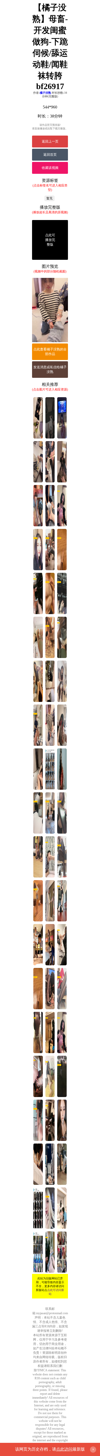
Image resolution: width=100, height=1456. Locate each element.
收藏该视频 (50, 168)
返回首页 (50, 154)
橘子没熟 (45, 92)
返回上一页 (50, 141)
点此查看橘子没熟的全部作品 (50, 351)
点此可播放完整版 (50, 239)
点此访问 (64, 1449)
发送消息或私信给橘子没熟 (50, 369)
